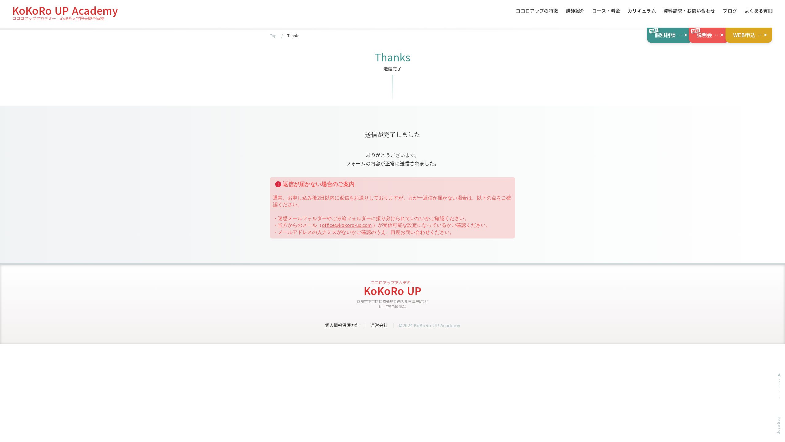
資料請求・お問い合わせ (689, 11)
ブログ (730, 11)
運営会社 (379, 325)
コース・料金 (606, 11)
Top (273, 35)
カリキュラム (642, 11)
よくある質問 (759, 11)
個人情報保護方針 (342, 325)
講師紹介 (575, 11)
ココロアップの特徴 (537, 11)
